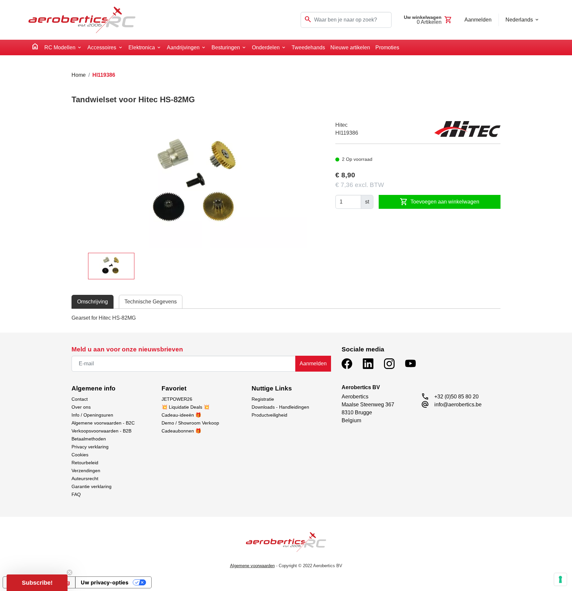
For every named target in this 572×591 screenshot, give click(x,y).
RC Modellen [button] (59, 47)
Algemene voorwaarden (252, 565)
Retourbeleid (85, 462)
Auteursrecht (85, 478)
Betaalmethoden (89, 438)
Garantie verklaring (92, 486)
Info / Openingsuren (92, 415)
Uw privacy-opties (104, 582)
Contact (80, 399)
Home (79, 75)
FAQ (76, 494)
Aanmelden (313, 363)
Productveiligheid (269, 415)
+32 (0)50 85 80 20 (456, 396)
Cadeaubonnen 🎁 (181, 430)
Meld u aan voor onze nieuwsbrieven (127, 349)
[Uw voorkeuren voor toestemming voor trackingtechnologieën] (560, 579)
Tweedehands (308, 47)
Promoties (387, 47)
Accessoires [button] (101, 47)
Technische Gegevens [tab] (150, 301)
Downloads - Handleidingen (280, 407)
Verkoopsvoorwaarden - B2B (101, 430)
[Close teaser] (69, 572)
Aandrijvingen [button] (183, 47)
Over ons (81, 407)
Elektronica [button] (141, 47)
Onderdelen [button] (266, 47)
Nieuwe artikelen (350, 47)
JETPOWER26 (177, 399)
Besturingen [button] (226, 47)
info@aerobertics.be (458, 404)
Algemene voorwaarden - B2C (103, 423)
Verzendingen (86, 470)
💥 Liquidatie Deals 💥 (186, 407)
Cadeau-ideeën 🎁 (181, 415)
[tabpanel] (286, 318)
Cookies (80, 454)
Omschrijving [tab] (92, 301)
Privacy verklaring (90, 446)
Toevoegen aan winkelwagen (439, 201)
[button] (37, 582)
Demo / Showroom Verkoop (190, 423)
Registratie (263, 399)
